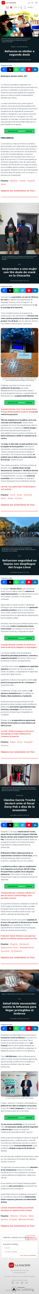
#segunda (31, 181)
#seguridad (28, 742)
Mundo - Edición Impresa (19, 46)
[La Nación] (9, 2)
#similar (23, 181)
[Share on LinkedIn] (35, 69)
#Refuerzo (14, 181)
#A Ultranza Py (16, 951)
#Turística (18, 498)
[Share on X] (10, 69)
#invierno (4, 1219)
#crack (12, 495)
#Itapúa (13, 742)
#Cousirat (13, 1219)
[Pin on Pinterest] (29, 69)
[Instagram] (21, 1282)
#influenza (14, 1216)
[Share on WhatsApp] (16, 69)
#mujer (19, 495)
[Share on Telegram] (23, 69)
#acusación (5, 951)
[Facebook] (12, 1282)
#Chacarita (28, 495)
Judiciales (19, 795)
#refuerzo (4, 745)
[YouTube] (26, 1282)
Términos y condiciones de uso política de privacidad (19, 1276)
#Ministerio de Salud (26, 1219)
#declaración (24, 944)
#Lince (19, 742)
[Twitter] (17, 1282)
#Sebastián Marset (27, 948)
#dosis (3, 184)
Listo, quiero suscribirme (28, 1255)
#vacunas (23, 1216)
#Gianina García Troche (9, 948)
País (19, 264)
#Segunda (14, 944)
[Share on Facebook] (4, 69)
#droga (10, 498)
